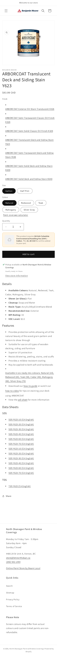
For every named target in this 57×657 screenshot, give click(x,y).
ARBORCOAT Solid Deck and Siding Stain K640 (28, 178)
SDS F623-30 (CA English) (21, 429)
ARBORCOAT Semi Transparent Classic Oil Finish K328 (30, 119)
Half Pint (24, 191)
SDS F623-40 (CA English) (21, 434)
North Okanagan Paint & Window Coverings (26, 649)
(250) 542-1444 (13, 561)
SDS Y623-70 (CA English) (21, 472)
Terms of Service (14, 606)
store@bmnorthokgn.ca (18, 557)
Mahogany (10, 209)
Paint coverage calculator (15, 215)
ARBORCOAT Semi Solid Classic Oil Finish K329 (29, 130)
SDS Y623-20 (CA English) (21, 453)
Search (9, 585)
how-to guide (30, 385)
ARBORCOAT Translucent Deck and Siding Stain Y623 (29, 141)
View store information (16, 275)
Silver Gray (29, 209)
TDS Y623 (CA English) (20, 486)
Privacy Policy (12, 599)
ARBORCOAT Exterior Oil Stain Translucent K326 (29, 109)
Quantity (6, 221)
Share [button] (8, 496)
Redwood (26, 203)
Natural (9, 203)
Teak (40, 203)
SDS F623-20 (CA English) (21, 424)
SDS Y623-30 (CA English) (21, 458)
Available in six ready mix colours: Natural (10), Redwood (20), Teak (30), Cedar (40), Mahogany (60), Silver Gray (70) (29, 376)
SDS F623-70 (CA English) (21, 443)
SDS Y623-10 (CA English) (21, 448)
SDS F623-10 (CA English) (21, 419)
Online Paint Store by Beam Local (23, 568)
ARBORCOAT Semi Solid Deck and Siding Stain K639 (28, 167)
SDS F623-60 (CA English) (21, 438)
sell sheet (22, 399)
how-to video (12, 390)
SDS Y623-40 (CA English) (21, 463)
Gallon (8, 191)
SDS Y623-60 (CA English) (21, 468)
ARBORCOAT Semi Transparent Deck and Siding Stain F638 (29, 154)
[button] (6, 10)
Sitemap (10, 592)
